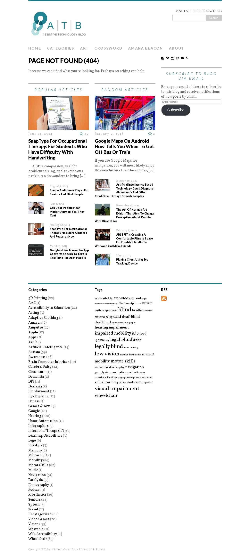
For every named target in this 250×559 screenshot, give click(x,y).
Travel (33, 509)
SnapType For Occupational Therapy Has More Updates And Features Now (68, 232)
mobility (102, 361)
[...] (82, 176)
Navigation (37, 475)
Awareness (37, 357)
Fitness (34, 401)
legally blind (109, 346)
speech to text (146, 377)
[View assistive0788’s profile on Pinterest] (177, 58)
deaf (117, 317)
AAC (32, 303)
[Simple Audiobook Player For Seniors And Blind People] (36, 193)
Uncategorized (40, 514)
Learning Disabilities (45, 435)
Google (34, 411)
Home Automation (43, 421)
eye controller (120, 322)
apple (144, 298)
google (132, 322)
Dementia (36, 376)
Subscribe (175, 110)
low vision (107, 354)
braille (137, 310)
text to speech (144, 383)
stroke (131, 383)
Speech (34, 504)
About (176, 48)
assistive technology (104, 303)
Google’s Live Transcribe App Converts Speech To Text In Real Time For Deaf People (69, 253)
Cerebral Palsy (39, 366)
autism (147, 303)
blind (124, 310)
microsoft (148, 355)
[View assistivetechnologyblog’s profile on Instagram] (172, 58)
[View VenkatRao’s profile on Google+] (187, 58)
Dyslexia (35, 386)
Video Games (38, 519)
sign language (119, 378)
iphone (100, 340)
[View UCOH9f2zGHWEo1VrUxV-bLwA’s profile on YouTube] (182, 58)
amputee (120, 298)
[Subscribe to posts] (164, 298)
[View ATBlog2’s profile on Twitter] (167, 58)
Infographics (38, 426)
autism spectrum (106, 310)
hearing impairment (112, 327)
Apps (32, 337)
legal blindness (125, 339)
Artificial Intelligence (45, 347)
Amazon (35, 322)
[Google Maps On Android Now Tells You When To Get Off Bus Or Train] (125, 127)
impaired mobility (113, 333)
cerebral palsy (103, 317)
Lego (32, 440)
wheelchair (106, 396)
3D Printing (37, 298)
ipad (142, 333)
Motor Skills (38, 465)
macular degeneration (130, 354)
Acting (33, 312)
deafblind (103, 322)
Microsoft (36, 455)
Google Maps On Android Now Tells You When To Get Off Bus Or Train (124, 146)
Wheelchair (37, 539)
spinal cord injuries (110, 382)
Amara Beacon (145, 48)
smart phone (133, 377)
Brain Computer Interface (48, 362)
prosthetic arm (135, 373)
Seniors (34, 499)
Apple (33, 332)
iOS (135, 333)
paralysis (102, 372)
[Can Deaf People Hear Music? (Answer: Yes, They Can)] (36, 211)
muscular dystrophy (110, 367)
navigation (134, 367)
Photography (38, 484)
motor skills (123, 361)
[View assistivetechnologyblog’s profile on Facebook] (162, 58)
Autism (34, 352)
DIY (31, 381)
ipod (107, 340)
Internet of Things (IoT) (46, 430)
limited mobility (131, 347)
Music (33, 470)
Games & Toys (39, 406)
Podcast (34, 489)
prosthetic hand (104, 377)
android (135, 298)
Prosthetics (37, 494)
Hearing (34, 416)
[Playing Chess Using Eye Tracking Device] (102, 263)
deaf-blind (131, 317)
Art (84, 48)
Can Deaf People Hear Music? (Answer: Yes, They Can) (67, 211)
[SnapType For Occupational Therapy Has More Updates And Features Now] (36, 232)
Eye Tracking (38, 396)
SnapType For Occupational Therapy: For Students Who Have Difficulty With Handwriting (57, 149)
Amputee (35, 327)
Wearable (36, 529)
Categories (60, 48)
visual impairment (117, 389)
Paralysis (35, 480)
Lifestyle (35, 445)
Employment (38, 391)
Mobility (35, 460)
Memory (35, 450)
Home (34, 48)
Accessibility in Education (49, 307)
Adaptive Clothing (43, 317)
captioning (147, 311)
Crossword (108, 48)
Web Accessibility (42, 534)
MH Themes (98, 549)
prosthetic (117, 372)
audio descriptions (128, 303)
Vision (33, 524)
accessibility (104, 298)
